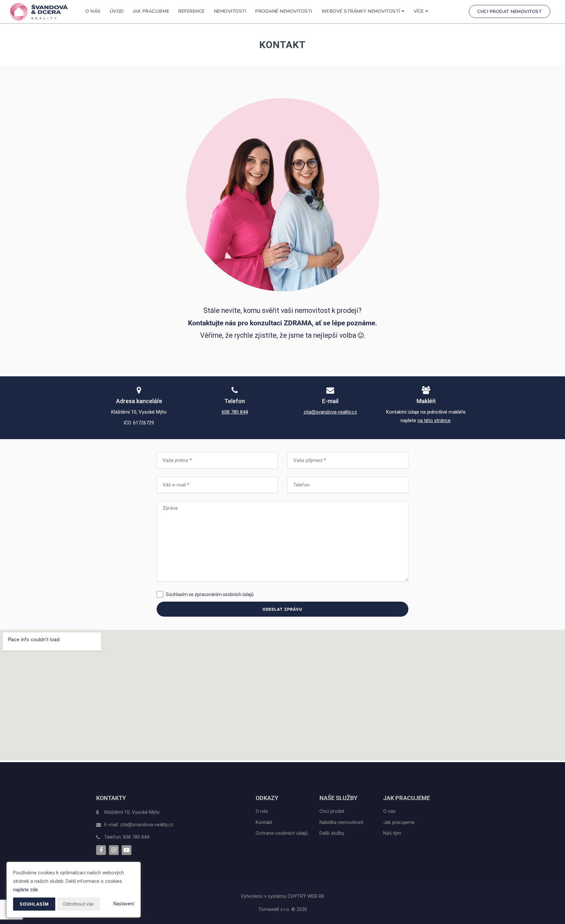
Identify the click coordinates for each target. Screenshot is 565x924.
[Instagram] (114, 850)
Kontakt (264, 822)
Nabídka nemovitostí (341, 822)
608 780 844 (235, 412)
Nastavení (123, 903)
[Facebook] (101, 850)
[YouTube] (126, 850)
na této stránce (434, 420)
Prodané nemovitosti (283, 11)
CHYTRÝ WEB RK (306, 896)
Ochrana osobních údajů (282, 833)
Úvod (117, 11)
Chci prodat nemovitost (509, 12)
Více (420, 11)
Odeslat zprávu (282, 609)
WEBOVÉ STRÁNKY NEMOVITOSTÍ (361, 11)
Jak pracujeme (151, 11)
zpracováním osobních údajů (224, 594)
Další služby (331, 833)
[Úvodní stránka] (39, 11)
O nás (93, 11)
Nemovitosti (230, 11)
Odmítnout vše (78, 904)
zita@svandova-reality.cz (330, 412)
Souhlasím (34, 904)
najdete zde (25, 890)
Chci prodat (331, 811)
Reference (192, 11)
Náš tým (392, 833)
